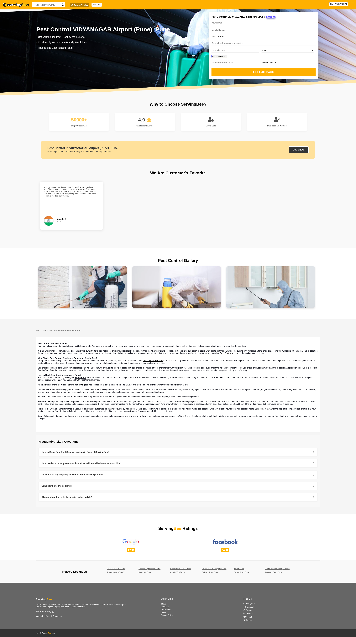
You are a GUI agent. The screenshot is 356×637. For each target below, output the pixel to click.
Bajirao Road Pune (210, 572)
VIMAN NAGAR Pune (116, 569)
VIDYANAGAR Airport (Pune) (214, 569)
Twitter (248, 620)
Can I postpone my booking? (56, 486)
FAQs (163, 612)
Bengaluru (57, 616)
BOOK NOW (298, 150)
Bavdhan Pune (145, 572)
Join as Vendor (80, 5)
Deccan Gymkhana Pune (149, 569)
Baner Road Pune (241, 572)
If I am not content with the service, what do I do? (66, 497)
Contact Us (166, 609)
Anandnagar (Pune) (115, 572)
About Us (165, 606)
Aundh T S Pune (177, 572)
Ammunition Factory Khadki (277, 569)
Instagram (250, 603)
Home (163, 603)
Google (248, 610)
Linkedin (249, 613)
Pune (47, 616)
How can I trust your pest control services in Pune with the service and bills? (81, 463)
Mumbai (39, 616)
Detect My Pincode (219, 56)
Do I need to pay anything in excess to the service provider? (73, 474)
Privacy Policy (167, 615)
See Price (271, 17)
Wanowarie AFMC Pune (180, 569)
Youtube (250, 617)
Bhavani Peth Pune (273, 572)
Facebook (249, 607)
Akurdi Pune (239, 569)
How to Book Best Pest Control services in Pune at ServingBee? (75, 452)
